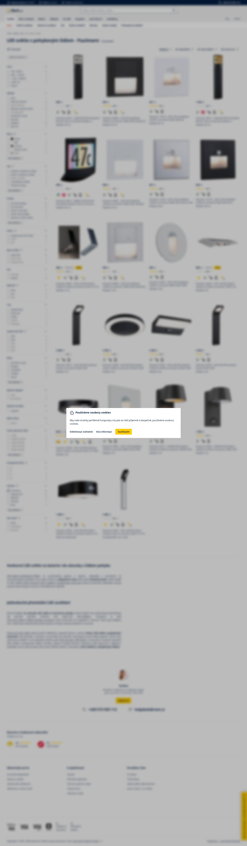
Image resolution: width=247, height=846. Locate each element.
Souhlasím (123, 431)
